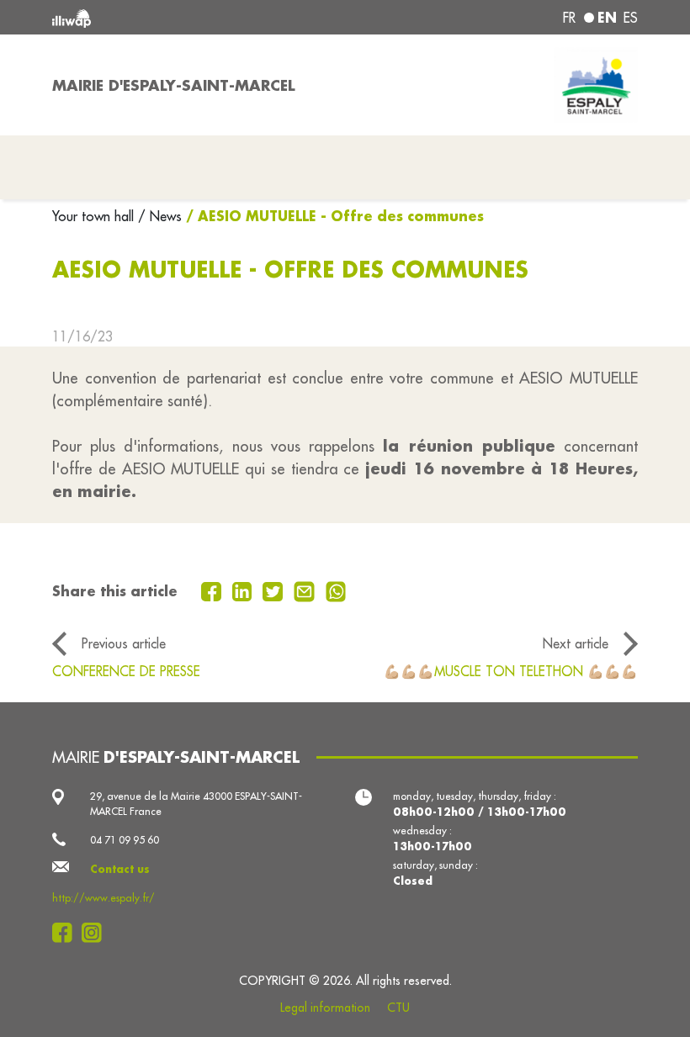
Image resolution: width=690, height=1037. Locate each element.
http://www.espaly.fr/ (103, 898)
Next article (575, 643)
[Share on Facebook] (213, 590)
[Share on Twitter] (274, 590)
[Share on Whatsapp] (336, 590)
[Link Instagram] (96, 933)
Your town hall (95, 216)
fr (569, 17)
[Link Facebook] (67, 933)
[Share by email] (306, 590)
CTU (398, 1007)
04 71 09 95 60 (124, 839)
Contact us (120, 869)
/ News (160, 216)
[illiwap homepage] (168, 17)
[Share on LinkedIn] (244, 590)
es (631, 17)
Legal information (325, 1007)
